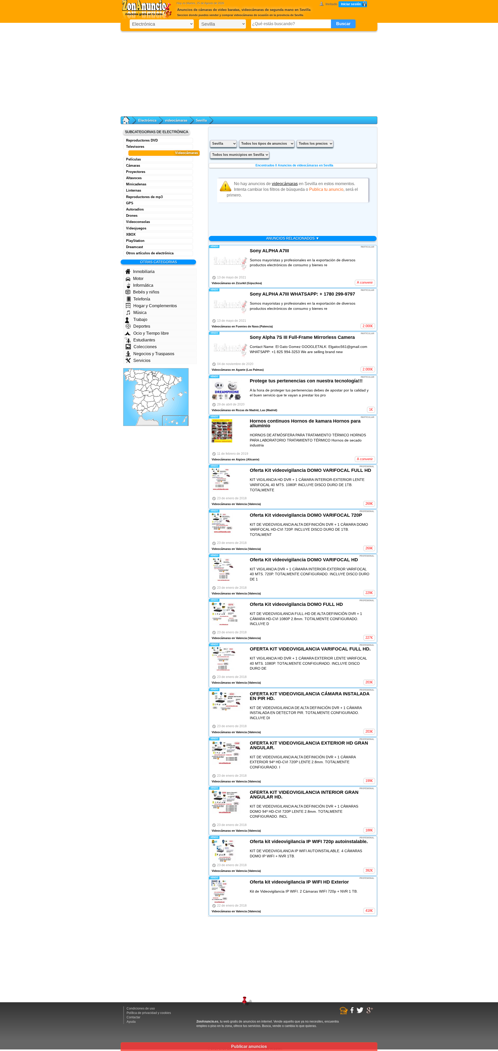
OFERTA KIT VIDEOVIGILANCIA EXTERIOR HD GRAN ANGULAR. (309, 745)
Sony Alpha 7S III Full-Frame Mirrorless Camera (302, 337)
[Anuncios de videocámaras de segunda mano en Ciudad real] (149, 398)
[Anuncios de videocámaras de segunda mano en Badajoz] (139, 400)
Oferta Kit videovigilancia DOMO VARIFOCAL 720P (306, 515)
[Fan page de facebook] (352, 1012)
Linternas (133, 190)
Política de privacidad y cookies (149, 1013)
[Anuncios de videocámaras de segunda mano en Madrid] (149, 389)
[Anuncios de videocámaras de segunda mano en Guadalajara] (155, 387)
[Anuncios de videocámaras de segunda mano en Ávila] (144, 388)
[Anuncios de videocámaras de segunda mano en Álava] (154, 374)
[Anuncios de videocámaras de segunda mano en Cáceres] (139, 393)
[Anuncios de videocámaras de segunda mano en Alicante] (165, 401)
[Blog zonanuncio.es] (344, 1013)
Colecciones (145, 347)
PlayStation (135, 241)
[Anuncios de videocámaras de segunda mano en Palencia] (146, 377)
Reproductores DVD (142, 140)
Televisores (135, 147)
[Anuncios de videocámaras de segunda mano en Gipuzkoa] (157, 373)
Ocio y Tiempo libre (151, 333)
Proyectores (135, 172)
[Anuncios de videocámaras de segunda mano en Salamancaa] (139, 387)
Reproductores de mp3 (144, 197)
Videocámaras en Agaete (228, 369)
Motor (138, 278)
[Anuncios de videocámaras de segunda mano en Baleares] (179, 396)
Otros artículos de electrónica (150, 253)
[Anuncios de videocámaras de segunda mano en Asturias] (139, 371)
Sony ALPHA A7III (269, 250)
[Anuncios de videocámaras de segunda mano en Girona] (178, 379)
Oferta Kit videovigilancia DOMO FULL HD (296, 604)
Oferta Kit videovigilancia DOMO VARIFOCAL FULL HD (310, 470)
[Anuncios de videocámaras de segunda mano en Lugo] (132, 373)
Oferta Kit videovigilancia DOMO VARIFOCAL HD (304, 559)
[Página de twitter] (360, 1012)
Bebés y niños (146, 292)
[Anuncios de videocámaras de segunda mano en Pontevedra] (127, 378)
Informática (143, 285)
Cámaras (133, 165)
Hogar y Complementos (155, 306)
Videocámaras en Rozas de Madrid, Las (238, 410)
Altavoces (134, 178)
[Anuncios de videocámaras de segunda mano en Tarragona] (171, 385)
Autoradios (135, 209)
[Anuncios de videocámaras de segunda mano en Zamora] (138, 381)
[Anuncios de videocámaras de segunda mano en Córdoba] (144, 404)
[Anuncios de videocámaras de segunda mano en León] (139, 376)
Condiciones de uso (141, 1008)
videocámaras (176, 120)
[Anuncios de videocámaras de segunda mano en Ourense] (132, 378)
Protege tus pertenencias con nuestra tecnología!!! (306, 380)
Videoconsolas (138, 222)
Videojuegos (136, 228)
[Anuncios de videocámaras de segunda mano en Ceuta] (141, 416)
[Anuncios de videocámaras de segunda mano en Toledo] (148, 393)
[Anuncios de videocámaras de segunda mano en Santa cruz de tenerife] (170, 421)
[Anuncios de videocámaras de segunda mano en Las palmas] (181, 420)
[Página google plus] (370, 1012)
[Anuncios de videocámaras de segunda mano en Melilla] (153, 419)
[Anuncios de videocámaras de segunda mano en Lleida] (172, 379)
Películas (133, 159)
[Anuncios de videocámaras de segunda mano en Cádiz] (140, 412)
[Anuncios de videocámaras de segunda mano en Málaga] (145, 411)
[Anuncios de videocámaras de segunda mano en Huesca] (166, 379)
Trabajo (140, 319)
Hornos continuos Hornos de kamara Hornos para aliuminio (305, 423)
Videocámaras (186, 153)
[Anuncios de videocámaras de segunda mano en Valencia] (163, 395)
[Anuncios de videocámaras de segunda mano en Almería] (156, 408)
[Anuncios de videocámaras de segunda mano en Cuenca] (157, 392)
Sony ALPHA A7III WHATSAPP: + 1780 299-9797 (302, 294)
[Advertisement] (249, 72)
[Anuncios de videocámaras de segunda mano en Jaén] (151, 404)
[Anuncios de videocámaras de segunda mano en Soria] (154, 382)
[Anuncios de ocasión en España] (148, 10)
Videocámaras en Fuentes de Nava (235, 326)
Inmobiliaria (144, 271)
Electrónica (147, 120)
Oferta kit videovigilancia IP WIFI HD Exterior (299, 882)
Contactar (133, 1017)
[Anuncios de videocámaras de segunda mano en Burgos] (150, 377)
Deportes (141, 326)
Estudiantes (144, 340)
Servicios (141, 360)
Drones (131, 216)
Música (140, 312)
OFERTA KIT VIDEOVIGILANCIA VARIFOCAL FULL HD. (310, 648)
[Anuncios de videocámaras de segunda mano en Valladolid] (145, 382)
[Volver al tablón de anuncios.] (128, 120)
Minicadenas (136, 184)
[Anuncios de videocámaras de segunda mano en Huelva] (135, 407)
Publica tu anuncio (326, 189)
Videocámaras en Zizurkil (229, 283)
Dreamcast (134, 247)
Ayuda (131, 1022)
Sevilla (201, 120)
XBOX (131, 234)
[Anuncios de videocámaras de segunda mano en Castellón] (166, 390)
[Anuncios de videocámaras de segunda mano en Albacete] (158, 399)
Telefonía (141, 299)
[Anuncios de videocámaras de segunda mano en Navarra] (159, 376)
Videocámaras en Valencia (229, 504)
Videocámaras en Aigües (228, 459)
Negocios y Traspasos (153, 354)
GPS (129, 203)
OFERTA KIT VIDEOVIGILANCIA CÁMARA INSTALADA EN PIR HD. (309, 696)
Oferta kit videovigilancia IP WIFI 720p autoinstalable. (309, 841)
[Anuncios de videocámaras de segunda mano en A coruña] (128, 373)
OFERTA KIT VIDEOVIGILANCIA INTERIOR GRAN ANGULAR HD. (304, 795)
